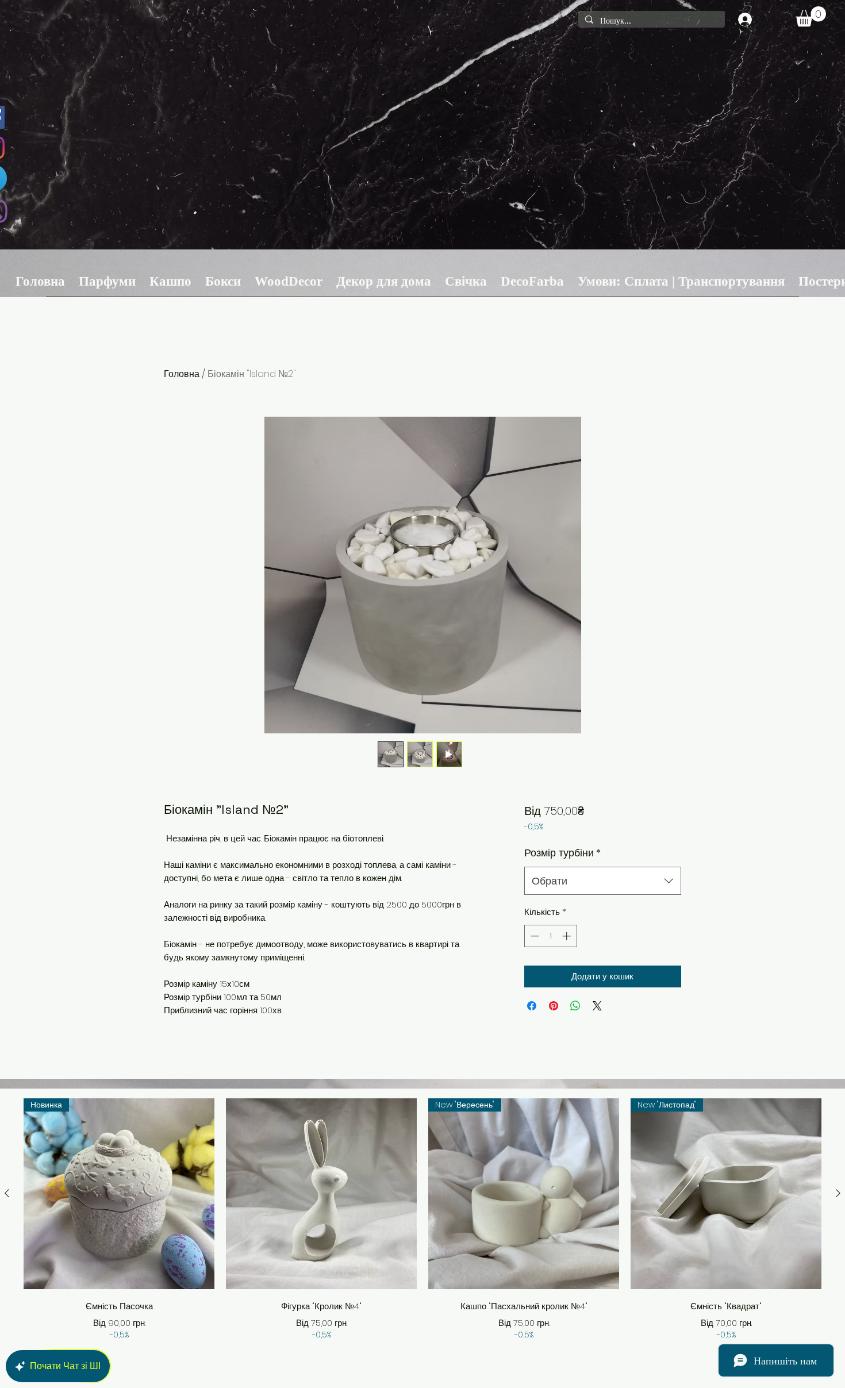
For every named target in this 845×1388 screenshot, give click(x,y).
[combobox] (602, 881)
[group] (422, 1219)
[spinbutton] (550, 936)
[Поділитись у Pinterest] (553, 1006)
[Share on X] (597, 1006)
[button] (811, 16)
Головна (181, 373)
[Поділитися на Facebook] (532, 1006)
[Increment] (567, 936)
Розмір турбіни (562, 852)
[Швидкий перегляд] (321, 1193)
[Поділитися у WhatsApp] (575, 1006)
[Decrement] (533, 936)
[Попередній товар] (7, 1193)
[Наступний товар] (838, 1193)
